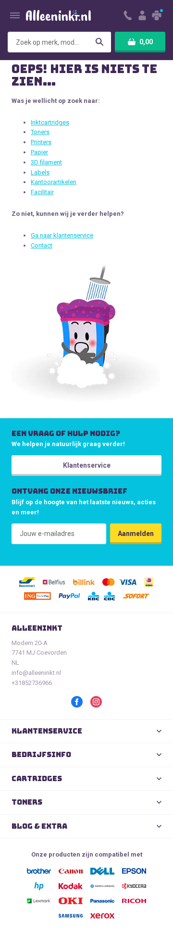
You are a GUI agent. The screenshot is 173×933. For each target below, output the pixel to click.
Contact (41, 245)
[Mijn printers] (157, 15)
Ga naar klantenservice (62, 235)
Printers (41, 142)
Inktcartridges (50, 122)
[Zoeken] (99, 42)
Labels (40, 172)
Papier (39, 152)
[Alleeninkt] (58, 15)
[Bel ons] (128, 15)
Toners (40, 132)
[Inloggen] (142, 15)
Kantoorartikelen (53, 182)
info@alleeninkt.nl (36, 672)
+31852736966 (32, 682)
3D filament (46, 162)
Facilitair (42, 192)
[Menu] (15, 15)
